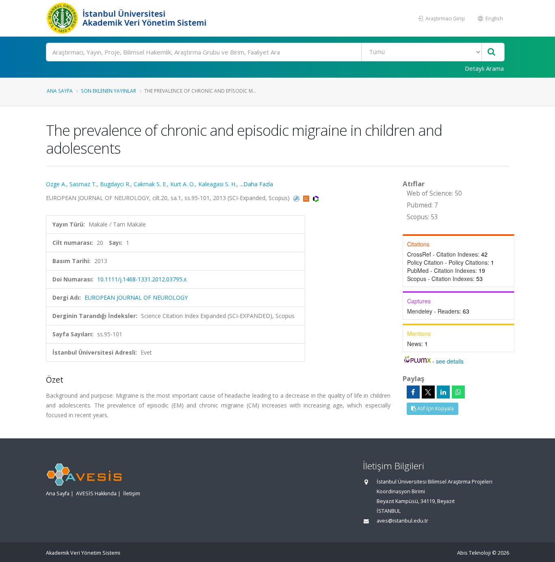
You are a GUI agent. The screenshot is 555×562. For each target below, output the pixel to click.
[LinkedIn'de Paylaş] (443, 392)
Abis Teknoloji (474, 552)
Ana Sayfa (60, 90)
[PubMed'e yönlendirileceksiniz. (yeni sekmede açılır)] (297, 198)
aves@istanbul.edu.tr (402, 520)
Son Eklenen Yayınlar (108, 90)
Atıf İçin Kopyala (435, 408)
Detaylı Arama (484, 68)
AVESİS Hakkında (96, 493)
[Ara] (491, 52)
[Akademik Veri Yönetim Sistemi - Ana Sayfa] (63, 18)
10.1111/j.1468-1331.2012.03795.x (141, 279)
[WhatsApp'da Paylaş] (458, 392)
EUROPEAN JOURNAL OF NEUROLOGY (136, 297)
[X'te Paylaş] (428, 392)
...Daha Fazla (256, 184)
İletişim (131, 493)
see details (450, 361)
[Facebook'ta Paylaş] (413, 392)
